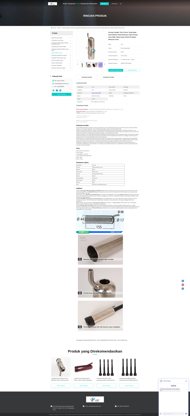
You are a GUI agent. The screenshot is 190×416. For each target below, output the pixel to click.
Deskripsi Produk (108, 77)
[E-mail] (57, 90)
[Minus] (186, 381)
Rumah (65, 3)
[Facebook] (182, 281)
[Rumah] (52, 3)
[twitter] (182, 288)
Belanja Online (93, 3)
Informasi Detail (87, 77)
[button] (53, 370)
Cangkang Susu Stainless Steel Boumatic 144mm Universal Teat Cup (59, 379)
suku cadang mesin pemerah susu (106, 340)
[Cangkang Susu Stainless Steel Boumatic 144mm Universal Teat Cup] (61, 367)
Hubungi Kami (85, 3)
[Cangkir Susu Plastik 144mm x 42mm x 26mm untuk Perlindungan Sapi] (83, 367)
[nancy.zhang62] (60, 90)
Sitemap (51, 414)
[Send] (186, 413)
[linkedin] (182, 284)
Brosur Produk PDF (96, 93)
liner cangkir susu (122, 340)
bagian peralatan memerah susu (87, 340)
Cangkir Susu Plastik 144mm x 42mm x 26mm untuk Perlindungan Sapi (83, 379)
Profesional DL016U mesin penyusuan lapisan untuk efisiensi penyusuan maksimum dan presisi (106, 379)
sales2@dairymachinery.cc (62, 83)
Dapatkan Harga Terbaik (116, 70)
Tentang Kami (71, 3)
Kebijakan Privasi (58, 414)
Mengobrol (104, 3)
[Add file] (161, 413)
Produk (78, 3)
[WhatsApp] (53, 90)
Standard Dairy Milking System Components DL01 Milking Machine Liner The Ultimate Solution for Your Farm (128, 379)
